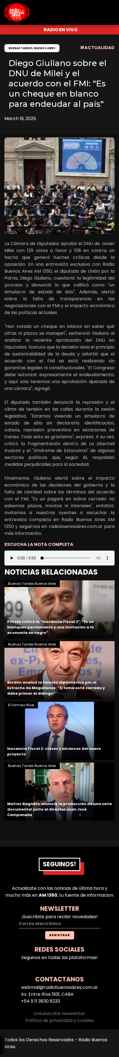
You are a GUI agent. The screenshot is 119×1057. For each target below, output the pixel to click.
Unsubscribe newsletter (59, 1013)
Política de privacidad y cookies (59, 1020)
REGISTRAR (59, 935)
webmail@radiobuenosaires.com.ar (59, 987)
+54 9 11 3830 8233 (40, 1001)
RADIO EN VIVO (60, 29)
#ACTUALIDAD (97, 47)
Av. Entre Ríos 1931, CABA (47, 994)
